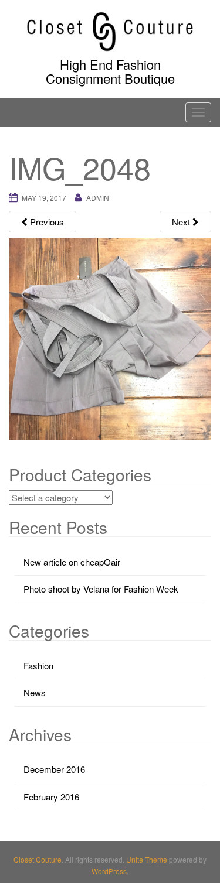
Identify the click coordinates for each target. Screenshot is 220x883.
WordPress (109, 871)
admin (97, 198)
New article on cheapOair (71, 562)
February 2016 (51, 796)
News (34, 692)
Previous (46, 221)
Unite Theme (146, 859)
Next (182, 221)
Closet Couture (37, 859)
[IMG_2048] (110, 338)
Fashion (38, 665)
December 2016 (54, 769)
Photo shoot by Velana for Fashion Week (100, 589)
